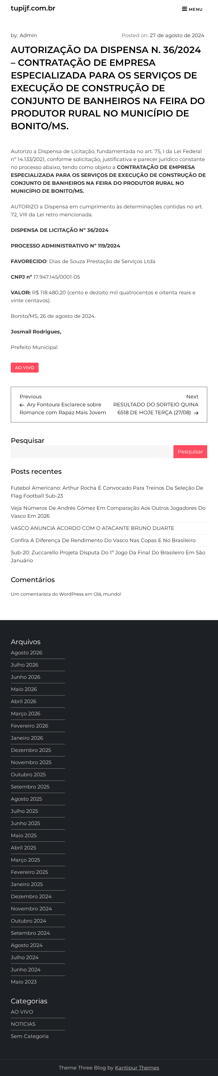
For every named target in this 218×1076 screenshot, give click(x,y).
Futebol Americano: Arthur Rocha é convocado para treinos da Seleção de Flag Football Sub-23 (107, 492)
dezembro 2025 (31, 750)
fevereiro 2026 (29, 726)
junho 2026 (25, 677)
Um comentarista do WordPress (47, 594)
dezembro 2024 (31, 896)
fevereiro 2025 (29, 872)
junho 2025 (25, 823)
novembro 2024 (31, 909)
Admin (28, 35)
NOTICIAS (23, 1024)
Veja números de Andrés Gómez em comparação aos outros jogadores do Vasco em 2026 (108, 512)
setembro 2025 (30, 787)
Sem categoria (30, 1036)
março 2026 (25, 714)
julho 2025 (24, 811)
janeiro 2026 (27, 738)
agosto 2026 (26, 653)
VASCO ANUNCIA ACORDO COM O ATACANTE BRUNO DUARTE (92, 528)
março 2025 (25, 860)
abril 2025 (23, 848)
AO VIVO (24, 367)
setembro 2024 (30, 933)
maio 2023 (24, 982)
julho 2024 (25, 957)
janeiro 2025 (27, 884)
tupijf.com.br (33, 8)
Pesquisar (28, 440)
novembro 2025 (31, 762)
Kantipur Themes (137, 1068)
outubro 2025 (28, 774)
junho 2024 (26, 970)
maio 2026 (24, 689)
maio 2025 (24, 835)
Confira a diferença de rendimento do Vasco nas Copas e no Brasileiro (103, 540)
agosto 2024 (27, 945)
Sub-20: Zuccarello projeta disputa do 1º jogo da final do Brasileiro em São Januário (108, 556)
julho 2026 (24, 665)
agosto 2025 (26, 799)
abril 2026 (23, 701)
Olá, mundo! (107, 594)
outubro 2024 (28, 921)
